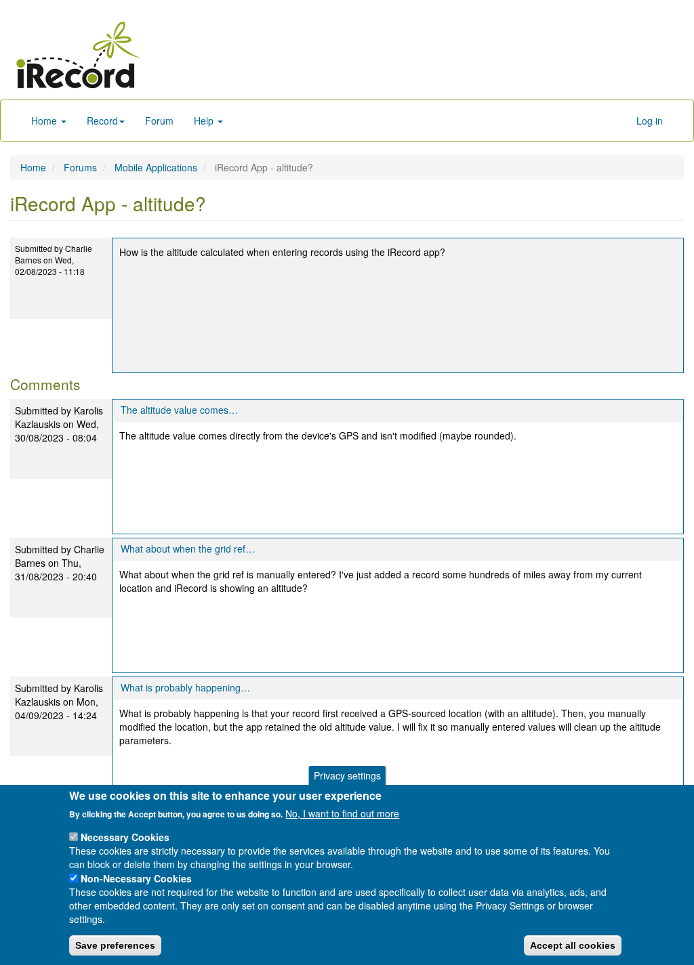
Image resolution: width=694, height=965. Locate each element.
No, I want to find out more (342, 813)
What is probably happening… (185, 687)
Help (205, 120)
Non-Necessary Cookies (136, 878)
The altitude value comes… (179, 409)
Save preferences (115, 945)
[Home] (78, 55)
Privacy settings (347, 775)
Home (45, 120)
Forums (80, 167)
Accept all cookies (572, 945)
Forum (159, 120)
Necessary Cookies (125, 837)
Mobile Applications (156, 167)
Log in (649, 120)
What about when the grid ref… (188, 548)
